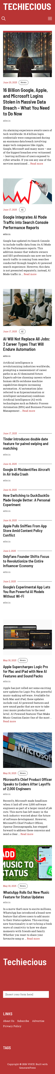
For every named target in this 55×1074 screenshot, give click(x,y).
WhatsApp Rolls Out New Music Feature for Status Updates (26, 894)
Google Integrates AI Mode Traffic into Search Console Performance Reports (25, 222)
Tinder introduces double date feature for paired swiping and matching (25, 443)
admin (7, 454)
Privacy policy (12, 1026)
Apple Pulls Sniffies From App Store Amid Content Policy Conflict (25, 530)
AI (22, 209)
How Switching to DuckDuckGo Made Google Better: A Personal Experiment (26, 500)
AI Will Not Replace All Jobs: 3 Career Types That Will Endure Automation (26, 344)
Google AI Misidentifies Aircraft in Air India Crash (26, 471)
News (23, 82)
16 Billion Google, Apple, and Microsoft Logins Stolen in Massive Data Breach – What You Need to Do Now (26, 102)
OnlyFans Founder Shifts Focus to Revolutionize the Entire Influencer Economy (26, 561)
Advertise (38, 1020)
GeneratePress (27, 1067)
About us (8, 1020)
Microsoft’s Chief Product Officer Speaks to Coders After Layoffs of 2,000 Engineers (27, 784)
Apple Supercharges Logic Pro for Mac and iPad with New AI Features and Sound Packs (25, 671)
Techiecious (27, 6)
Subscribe (23, 1020)
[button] (3, 18)
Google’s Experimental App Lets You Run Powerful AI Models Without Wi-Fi (26, 591)
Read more (36, 163)
